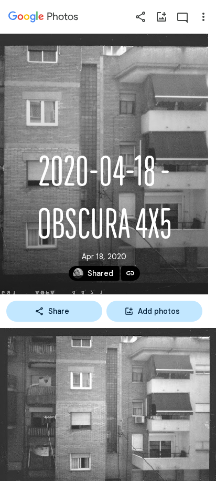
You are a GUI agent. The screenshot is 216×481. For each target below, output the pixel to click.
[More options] (203, 16)
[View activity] (182, 16)
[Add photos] (161, 16)
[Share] (140, 16)
